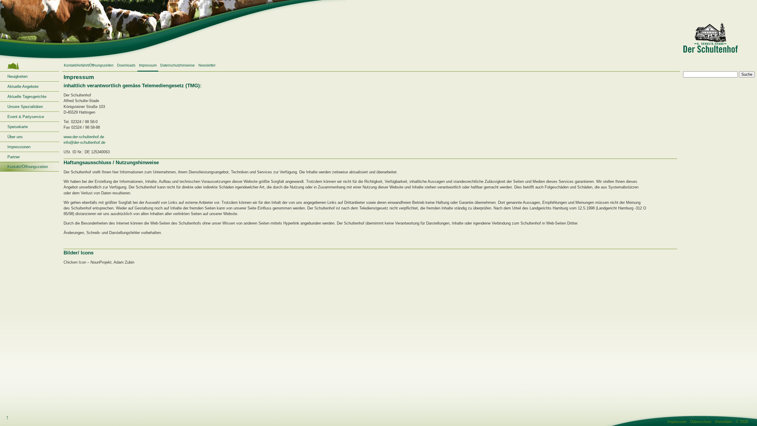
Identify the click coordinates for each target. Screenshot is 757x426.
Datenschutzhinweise (177, 65)
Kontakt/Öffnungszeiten (27, 166)
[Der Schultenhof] (378, 29)
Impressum (148, 65)
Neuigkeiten (17, 76)
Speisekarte (17, 127)
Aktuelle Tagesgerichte (26, 96)
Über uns (15, 137)
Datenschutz (701, 421)
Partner (13, 157)
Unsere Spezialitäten (25, 106)
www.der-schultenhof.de (84, 137)
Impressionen (18, 147)
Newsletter (207, 65)
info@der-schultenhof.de (84, 142)
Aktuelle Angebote (22, 86)
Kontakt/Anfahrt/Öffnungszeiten (89, 65)
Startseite (29, 66)
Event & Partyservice (25, 116)
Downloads (126, 65)
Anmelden (723, 421)
